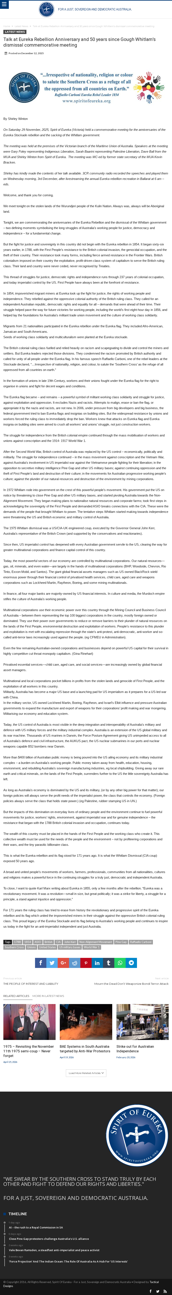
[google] (63, 963)
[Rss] (165, 1291)
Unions (31, 947)
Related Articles (16, 996)
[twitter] (52, 963)
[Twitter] (158, 1291)
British (48, 942)
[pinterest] (86, 963)
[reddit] (74, 963)
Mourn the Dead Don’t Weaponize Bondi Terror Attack (131, 981)
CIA (58, 942)
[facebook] (40, 963)
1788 (17, 942)
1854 (27, 942)
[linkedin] (97, 963)
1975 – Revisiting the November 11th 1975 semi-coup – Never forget (28, 1051)
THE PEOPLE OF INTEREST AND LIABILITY (30, 981)
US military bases (69, 947)
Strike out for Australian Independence (135, 1048)
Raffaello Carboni (140, 942)
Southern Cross (14, 947)
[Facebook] (150, 1291)
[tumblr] (108, 963)
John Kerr (70, 942)
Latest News (21, 26)
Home (6, 26)
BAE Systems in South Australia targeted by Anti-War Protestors (85, 1048)
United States (47, 947)
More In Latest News (48, 996)
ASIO (38, 942)
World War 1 (92, 947)
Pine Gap (121, 942)
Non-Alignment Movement (95, 942)
